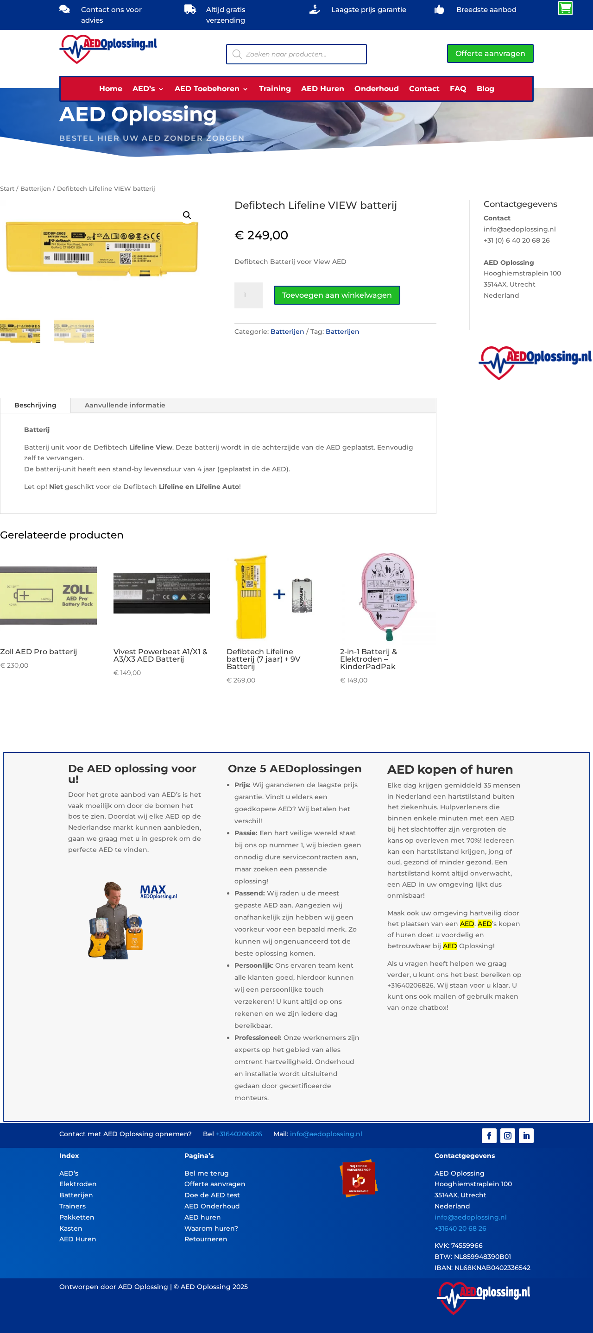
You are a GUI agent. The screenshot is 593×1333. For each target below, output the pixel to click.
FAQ (458, 89)
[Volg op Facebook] (489, 1135)
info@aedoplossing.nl (326, 1134)
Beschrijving (35, 405)
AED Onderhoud (212, 1206)
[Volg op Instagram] (507, 1135)
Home (110, 89)
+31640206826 (239, 1134)
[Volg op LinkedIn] (526, 1135)
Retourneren (205, 1239)
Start (7, 188)
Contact (424, 89)
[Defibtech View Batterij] (484, 12)
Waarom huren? (211, 1228)
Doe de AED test (212, 1195)
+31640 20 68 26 (460, 1228)
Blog (485, 89)
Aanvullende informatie (125, 405)
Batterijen (35, 188)
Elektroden (78, 1184)
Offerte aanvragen (490, 53)
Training (275, 89)
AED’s (143, 89)
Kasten (70, 1228)
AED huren (202, 1217)
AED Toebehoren (207, 89)
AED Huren (322, 89)
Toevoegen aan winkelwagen (337, 295)
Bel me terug (206, 1173)
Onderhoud (376, 89)
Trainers (72, 1206)
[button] (187, 215)
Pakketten (77, 1217)
